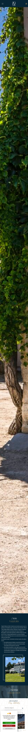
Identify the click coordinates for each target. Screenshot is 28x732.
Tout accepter (9, 723)
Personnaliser (9, 728)
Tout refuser (9, 725)
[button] (2, 3)
